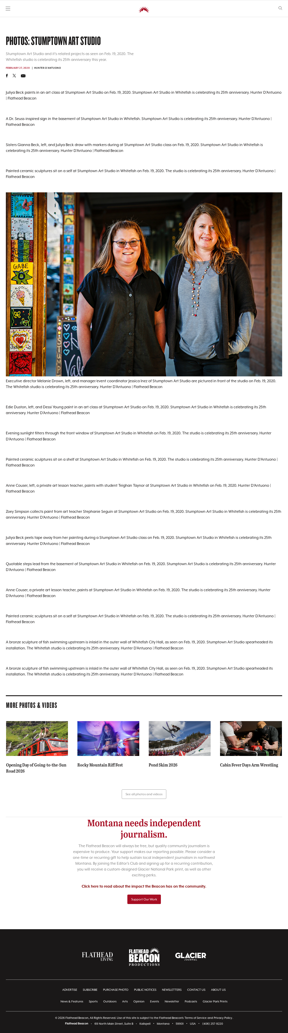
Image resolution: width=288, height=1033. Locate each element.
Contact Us (196, 989)
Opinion (138, 1001)
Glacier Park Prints (215, 1001)
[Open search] (280, 8)
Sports (93, 1001)
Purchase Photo (115, 989)
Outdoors (110, 1001)
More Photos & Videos (31, 705)
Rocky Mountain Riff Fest (100, 765)
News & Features (72, 1001)
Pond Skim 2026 (163, 765)
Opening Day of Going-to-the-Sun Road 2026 (36, 768)
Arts (125, 1001)
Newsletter (172, 1001)
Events (154, 1001)
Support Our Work (144, 899)
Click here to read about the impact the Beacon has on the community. (144, 886)
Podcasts (191, 1001)
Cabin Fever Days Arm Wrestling (249, 765)
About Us (218, 989)
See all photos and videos (144, 794)
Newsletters (172, 989)
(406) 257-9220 (212, 1023)
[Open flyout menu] (8, 8)
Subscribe (90, 989)
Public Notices (145, 989)
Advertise (69, 989)
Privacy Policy (223, 1018)
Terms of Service (195, 1018)
